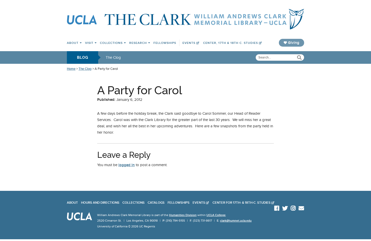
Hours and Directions (100, 202)
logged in (126, 165)
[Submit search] (299, 57)
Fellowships (164, 43)
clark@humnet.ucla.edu (236, 220)
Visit (89, 43)
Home (71, 69)
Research (138, 43)
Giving (293, 43)
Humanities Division (183, 215)
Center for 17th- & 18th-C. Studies (242, 202)
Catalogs (156, 202)
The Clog (113, 57)
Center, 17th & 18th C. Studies (230, 43)
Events (188, 43)
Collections (111, 43)
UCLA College (216, 215)
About (72, 43)
